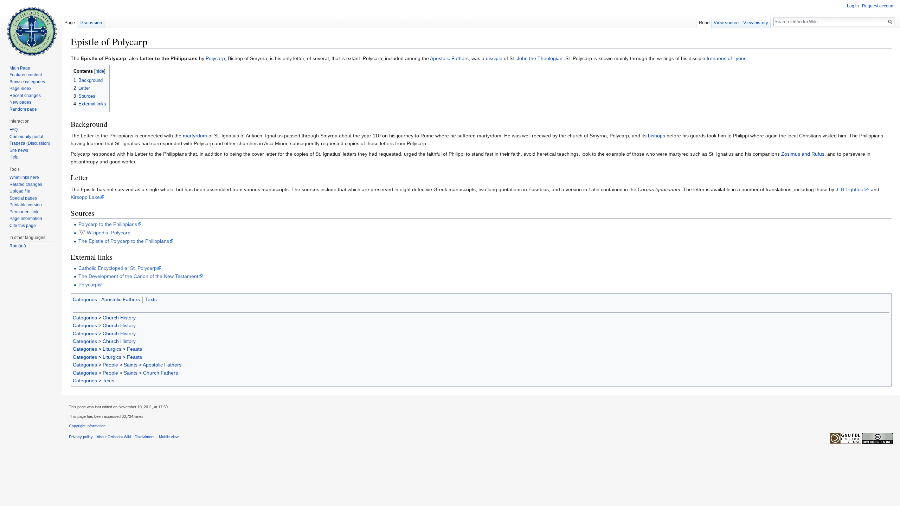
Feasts (134, 349)
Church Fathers (160, 373)
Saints (130, 365)
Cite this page (22, 225)
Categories (85, 299)
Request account (878, 6)
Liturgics (112, 349)
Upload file (19, 191)
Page (69, 22)
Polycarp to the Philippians (107, 224)
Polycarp (215, 58)
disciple (494, 58)
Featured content (25, 74)
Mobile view (169, 437)
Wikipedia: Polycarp (108, 232)
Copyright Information (87, 426)
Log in (853, 6)
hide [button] (100, 71)
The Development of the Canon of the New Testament (138, 276)
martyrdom (195, 135)
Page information (25, 218)
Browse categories (27, 81)
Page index (20, 88)
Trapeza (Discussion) (29, 143)
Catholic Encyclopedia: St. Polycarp (117, 268)
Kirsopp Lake (85, 197)
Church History (119, 317)
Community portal (26, 136)
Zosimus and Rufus (802, 154)
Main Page (19, 68)
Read (704, 22)
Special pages (23, 198)
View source (726, 22)
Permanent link (23, 211)
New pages (20, 102)
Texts (151, 299)
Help (14, 157)
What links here (24, 177)
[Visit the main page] (31, 28)
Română (17, 246)
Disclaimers (145, 437)
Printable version (25, 204)
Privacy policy (81, 437)
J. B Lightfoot (850, 189)
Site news (18, 150)
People (110, 365)
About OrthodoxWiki (114, 437)
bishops (656, 135)
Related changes (25, 184)
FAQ (13, 129)
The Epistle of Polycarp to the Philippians (123, 241)
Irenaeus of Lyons (726, 58)
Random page (23, 109)
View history (755, 22)
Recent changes (25, 95)
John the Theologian (539, 58)
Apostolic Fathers (449, 58)
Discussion (90, 22)
